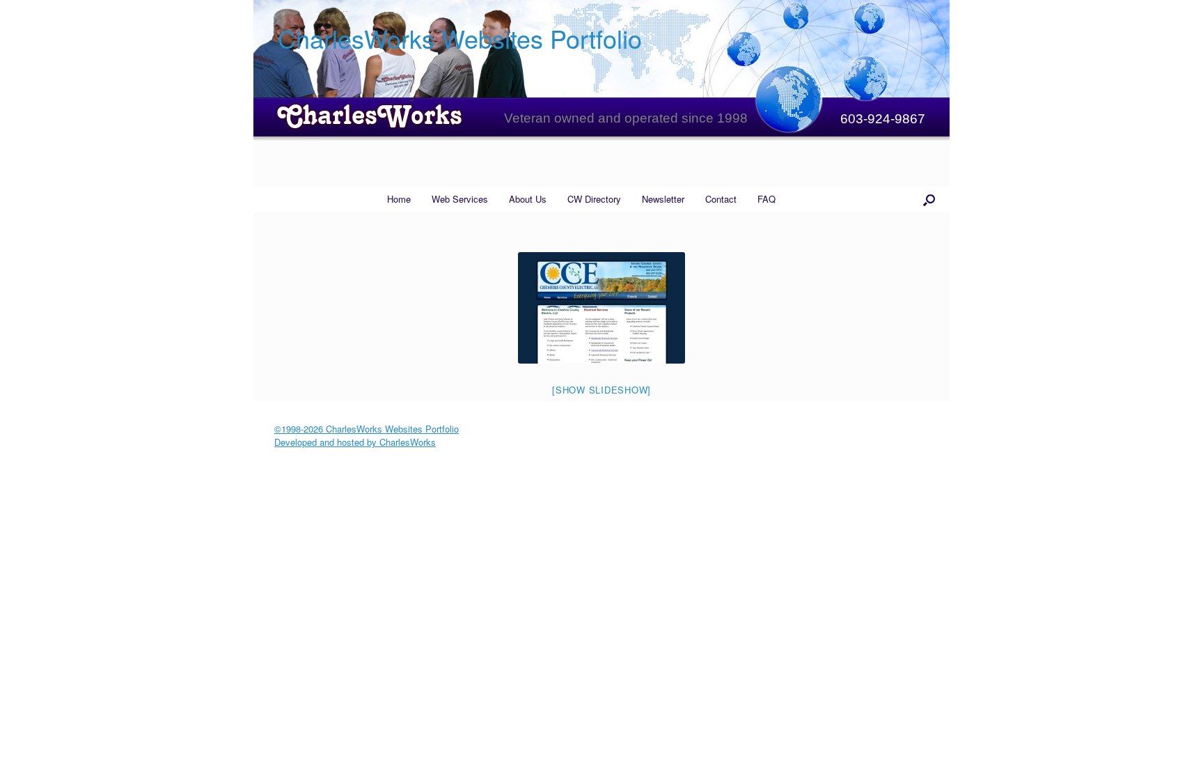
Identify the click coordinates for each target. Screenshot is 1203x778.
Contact (721, 198)
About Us (528, 198)
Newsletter (663, 198)
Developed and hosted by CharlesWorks (355, 442)
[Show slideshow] (601, 389)
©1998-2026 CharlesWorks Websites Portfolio (366, 428)
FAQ (766, 198)
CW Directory (594, 198)
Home (399, 198)
